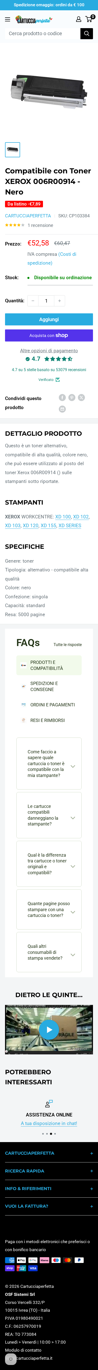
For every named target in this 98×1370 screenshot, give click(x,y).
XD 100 (63, 517)
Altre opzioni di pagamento (49, 351)
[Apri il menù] (7, 19)
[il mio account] (78, 19)
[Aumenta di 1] (59, 301)
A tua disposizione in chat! (49, 1124)
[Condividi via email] (62, 408)
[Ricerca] (86, 33)
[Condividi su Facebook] (62, 397)
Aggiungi (49, 319)
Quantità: (14, 301)
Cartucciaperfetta (28, 215)
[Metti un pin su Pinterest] (71, 397)
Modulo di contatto (23, 1350)
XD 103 (13, 525)
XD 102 (81, 517)
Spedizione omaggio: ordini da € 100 (49, 4)
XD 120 (30, 525)
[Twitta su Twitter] (81, 397)
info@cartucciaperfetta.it (29, 1358)
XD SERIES (70, 525)
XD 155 (48, 525)
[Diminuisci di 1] (33, 301)
